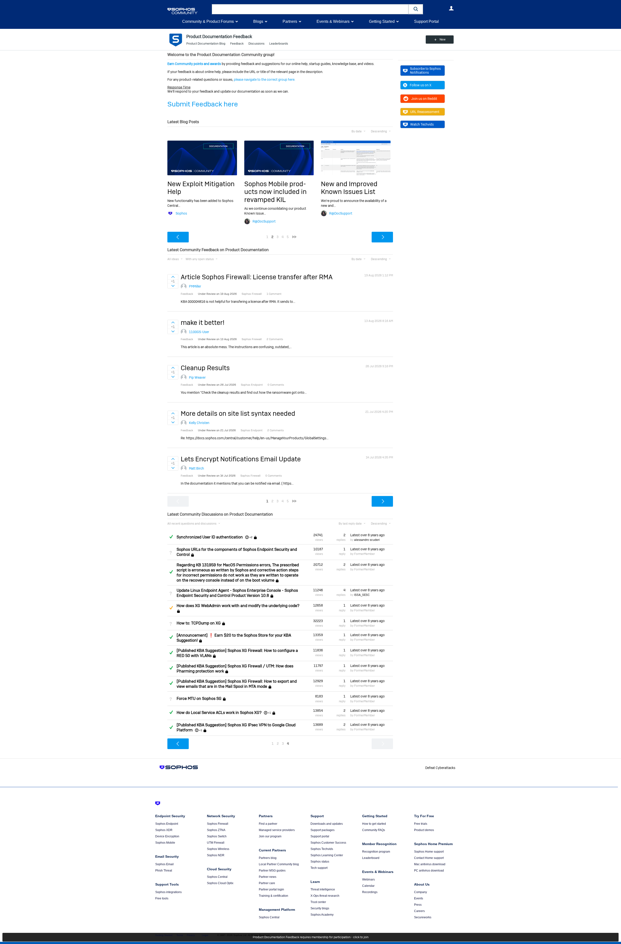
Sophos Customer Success (328, 842)
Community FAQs (373, 830)
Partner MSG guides (272, 870)
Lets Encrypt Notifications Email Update (241, 459)
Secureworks (422, 917)
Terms (179, 935)
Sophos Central (217, 877)
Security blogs (319, 908)
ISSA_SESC (362, 595)
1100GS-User (199, 332)
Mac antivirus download (429, 864)
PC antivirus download (429, 870)
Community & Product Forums (208, 21)
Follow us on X (420, 85)
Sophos (181, 213)
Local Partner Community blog (279, 864)
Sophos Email (164, 864)
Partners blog (268, 858)
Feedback (237, 44)
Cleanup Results (205, 368)
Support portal (319, 836)
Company (420, 892)
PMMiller (195, 286)
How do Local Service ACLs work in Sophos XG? (219, 712)
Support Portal (426, 21)
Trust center (318, 902)
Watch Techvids (422, 124)
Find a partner (268, 823)
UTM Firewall (215, 842)
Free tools (161, 898)
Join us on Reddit (424, 98)
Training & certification (273, 895)
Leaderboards (278, 44)
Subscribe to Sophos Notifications (425, 70)
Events (418, 898)
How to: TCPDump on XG (199, 623)
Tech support (318, 868)
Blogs (258, 21)
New (443, 39)
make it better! (202, 322)
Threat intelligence (322, 889)
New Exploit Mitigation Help (201, 188)
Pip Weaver (197, 377)
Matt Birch (196, 468)
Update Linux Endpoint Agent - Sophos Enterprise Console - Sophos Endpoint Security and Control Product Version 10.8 (237, 593)
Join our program (270, 836)
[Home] (188, 11)
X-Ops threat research (324, 895)
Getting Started (382, 21)
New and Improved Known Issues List (349, 188)
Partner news (267, 877)
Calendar (368, 886)
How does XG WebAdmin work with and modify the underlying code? (238, 605)
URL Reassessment (424, 112)
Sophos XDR (163, 830)
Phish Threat (163, 870)
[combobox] (310, 9)
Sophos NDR (215, 855)
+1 (269, 712)
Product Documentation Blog (205, 44)
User (451, 8)
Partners (290, 21)
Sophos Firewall (217, 823)
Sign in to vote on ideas (173, 276)
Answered (171, 536)
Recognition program (376, 851)
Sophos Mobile (165, 842)
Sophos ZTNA (216, 830)
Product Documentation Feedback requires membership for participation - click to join (310, 937)
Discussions (256, 44)
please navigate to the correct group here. (264, 79)
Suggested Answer (171, 607)
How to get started (374, 823)
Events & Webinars (333, 21)
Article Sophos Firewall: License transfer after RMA (257, 277)
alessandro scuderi (367, 540)
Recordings (369, 892)
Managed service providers (277, 830)
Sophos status (319, 861)
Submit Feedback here (202, 104)
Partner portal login (271, 889)
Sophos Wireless (218, 849)
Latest (367, 535)
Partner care (267, 883)
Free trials (420, 823)
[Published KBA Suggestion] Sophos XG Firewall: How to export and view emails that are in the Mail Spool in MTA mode (237, 684)
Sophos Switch (217, 836)
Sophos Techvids (321, 849)
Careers (419, 911)
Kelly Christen (199, 423)
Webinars (368, 879)
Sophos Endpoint (166, 823)
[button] (416, 9)
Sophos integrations (168, 892)
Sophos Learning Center (326, 855)
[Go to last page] (294, 236)
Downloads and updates (326, 823)
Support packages (322, 830)
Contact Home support (429, 858)
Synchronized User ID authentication (210, 537)
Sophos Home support (429, 851)
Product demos (424, 830)
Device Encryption (167, 836)
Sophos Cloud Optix (220, 883)
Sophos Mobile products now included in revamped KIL (275, 192)
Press (418, 904)
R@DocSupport (264, 221)
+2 (251, 537)
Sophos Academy (322, 914)
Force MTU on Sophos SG (199, 698)
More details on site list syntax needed (238, 413)
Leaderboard (370, 858)
